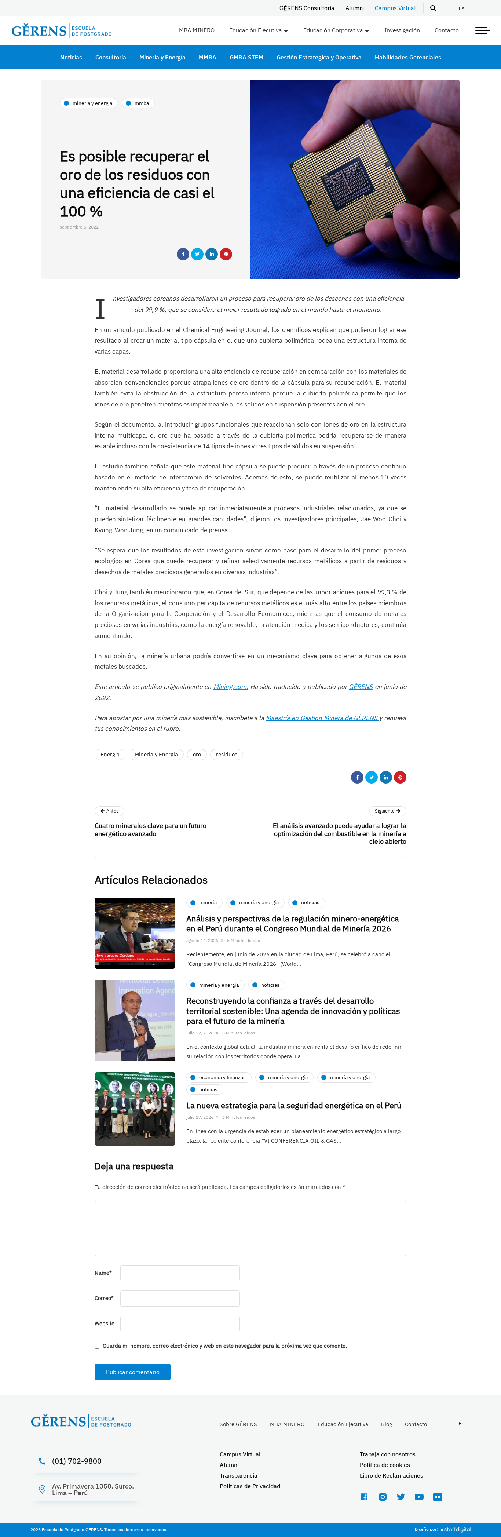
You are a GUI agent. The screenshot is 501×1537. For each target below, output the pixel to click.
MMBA (207, 57)
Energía (110, 754)
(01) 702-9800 (77, 1461)
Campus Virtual (395, 8)
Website (104, 1323)
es (461, 8)
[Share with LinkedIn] (211, 254)
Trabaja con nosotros (388, 1454)
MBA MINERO (197, 30)
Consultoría (110, 57)
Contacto (447, 30)
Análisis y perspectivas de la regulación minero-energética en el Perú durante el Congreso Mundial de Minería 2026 (292, 923)
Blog (386, 1424)
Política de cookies (385, 1464)
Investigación (402, 30)
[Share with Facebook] (183, 254)
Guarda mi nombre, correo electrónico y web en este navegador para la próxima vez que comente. (225, 1345)
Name (103, 1272)
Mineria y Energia (156, 754)
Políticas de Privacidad (250, 1486)
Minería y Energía (162, 57)
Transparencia (238, 1475)
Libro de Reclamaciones (391, 1475)
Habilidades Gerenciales (408, 57)
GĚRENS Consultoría (306, 8)
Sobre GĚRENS (238, 1424)
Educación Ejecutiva (255, 30)
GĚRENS (361, 687)
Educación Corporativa (333, 30)
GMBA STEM (246, 57)
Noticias (71, 57)
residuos (226, 754)
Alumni (354, 8)
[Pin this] (226, 254)
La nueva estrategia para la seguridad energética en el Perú (294, 1105)
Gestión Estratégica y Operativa (319, 57)
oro (197, 754)
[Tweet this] (197, 254)
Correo (104, 1298)
